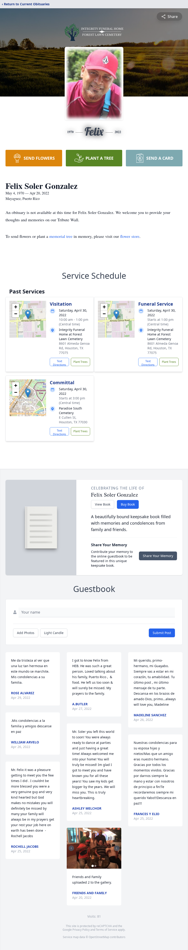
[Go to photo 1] (92, 866)
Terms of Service (106, 930)
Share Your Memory (158, 556)
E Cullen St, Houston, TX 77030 (73, 419)
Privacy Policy (81, 930)
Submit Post (162, 633)
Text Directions (59, 362)
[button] (28, 314)
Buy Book (128, 504)
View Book (102, 504)
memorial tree (60, 236)
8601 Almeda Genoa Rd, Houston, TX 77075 (74, 348)
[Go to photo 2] (95, 866)
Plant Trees (80, 362)
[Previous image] (71, 848)
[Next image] (116, 848)
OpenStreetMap (99, 937)
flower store (129, 236)
